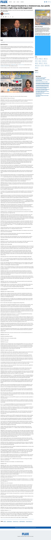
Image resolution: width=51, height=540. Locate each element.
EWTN (5, 521)
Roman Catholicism (29, 521)
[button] (1, 16)
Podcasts (20, 527)
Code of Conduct (32, 527)
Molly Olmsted (13, 64)
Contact (23, 527)
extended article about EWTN (5, 65)
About (17, 527)
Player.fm (41, 63)
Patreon (37, 58)
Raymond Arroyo (15, 521)
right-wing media (22, 521)
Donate (25, 527)
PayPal (37, 72)
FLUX (16, 527)
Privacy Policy (28, 527)
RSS (35, 527)
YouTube (46, 58)
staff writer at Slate (21, 64)
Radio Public (47, 65)
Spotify (37, 63)
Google (46, 63)
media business (9, 521)
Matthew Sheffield (6, 13)
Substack (41, 58)
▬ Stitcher (42, 65)
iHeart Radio (37, 65)
